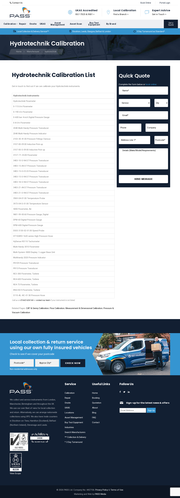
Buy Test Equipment (74, 422)
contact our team (43, 300)
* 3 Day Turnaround (73, 442)
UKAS (67, 407)
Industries (69, 427)
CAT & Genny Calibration (37, 308)
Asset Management (74, 417)
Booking (96, 398)
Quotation (96, 403)
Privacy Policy (101, 490)
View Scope (15, 473)
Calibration (70, 393)
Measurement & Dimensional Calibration (84, 308)
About (95, 407)
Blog (94, 412)
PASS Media (100, 494)
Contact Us (17, 3)
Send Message (143, 179)
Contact (96, 422)
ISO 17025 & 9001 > (84, 14)
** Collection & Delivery (75, 437)
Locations (69, 412)
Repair (67, 398)
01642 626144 (26, 300)
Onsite (68, 403)
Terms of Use (117, 490)
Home (95, 393)
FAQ (94, 417)
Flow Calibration (57, 308)
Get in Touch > (159, 14)
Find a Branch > (121, 14)
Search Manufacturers (75, 432)
